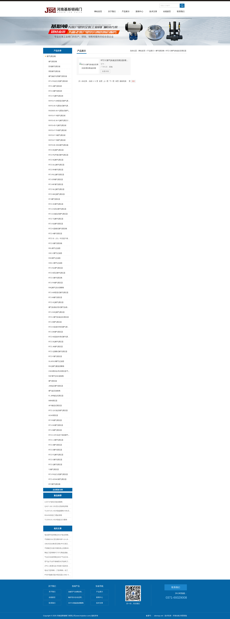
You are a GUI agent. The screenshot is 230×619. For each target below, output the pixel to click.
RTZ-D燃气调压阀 (55, 243)
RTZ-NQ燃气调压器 (56, 160)
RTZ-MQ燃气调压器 (56, 150)
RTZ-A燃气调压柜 (55, 86)
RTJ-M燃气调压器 (55, 297)
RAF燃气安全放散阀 (56, 376)
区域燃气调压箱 (54, 66)
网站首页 (98, 11)
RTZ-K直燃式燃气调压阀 (58, 229)
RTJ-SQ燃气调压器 (56, 224)
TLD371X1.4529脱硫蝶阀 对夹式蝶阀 (58, 511)
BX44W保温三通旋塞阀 (53, 515)
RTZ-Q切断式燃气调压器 (58, 351)
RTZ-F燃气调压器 (55, 356)
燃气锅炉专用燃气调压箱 (58, 76)
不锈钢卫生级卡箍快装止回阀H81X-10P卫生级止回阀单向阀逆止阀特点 (58, 548)
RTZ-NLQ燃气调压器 (56, 189)
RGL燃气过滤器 (54, 248)
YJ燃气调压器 (54, 469)
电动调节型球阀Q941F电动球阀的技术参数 (58, 535)
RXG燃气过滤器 (54, 258)
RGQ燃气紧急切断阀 (56, 366)
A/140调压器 (53, 415)
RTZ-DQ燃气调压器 (56, 342)
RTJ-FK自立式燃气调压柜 (58, 81)
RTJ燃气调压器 (54, 199)
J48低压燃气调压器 (56, 386)
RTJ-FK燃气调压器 (56, 283)
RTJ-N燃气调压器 (55, 430)
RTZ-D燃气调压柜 (55, 91)
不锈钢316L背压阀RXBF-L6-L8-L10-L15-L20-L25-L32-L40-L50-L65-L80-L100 (58, 539)
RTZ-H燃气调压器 (55, 233)
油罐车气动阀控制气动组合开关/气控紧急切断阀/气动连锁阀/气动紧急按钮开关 (76, 592)
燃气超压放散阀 (54, 391)
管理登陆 (183, 616)
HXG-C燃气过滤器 (55, 263)
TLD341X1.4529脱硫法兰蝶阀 (56, 520)
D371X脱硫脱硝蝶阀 (75, 603)
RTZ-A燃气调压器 (55, 445)
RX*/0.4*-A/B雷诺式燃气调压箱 (60, 101)
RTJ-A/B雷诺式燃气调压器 (58, 292)
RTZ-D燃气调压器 (55, 450)
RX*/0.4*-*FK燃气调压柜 (58, 130)
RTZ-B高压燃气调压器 (57, 273)
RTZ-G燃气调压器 (55, 460)
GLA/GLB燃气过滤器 (56, 361)
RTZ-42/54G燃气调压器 (57, 479)
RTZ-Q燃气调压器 (55, 464)
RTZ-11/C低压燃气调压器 (58, 410)
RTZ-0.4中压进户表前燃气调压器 (60, 435)
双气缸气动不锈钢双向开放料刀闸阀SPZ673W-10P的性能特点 (58, 561)
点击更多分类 (58, 490)
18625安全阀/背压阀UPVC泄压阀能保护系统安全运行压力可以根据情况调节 (58, 544)
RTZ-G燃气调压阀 (55, 278)
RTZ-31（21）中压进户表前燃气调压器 (60, 238)
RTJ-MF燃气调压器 (56, 184)
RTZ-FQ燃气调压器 (56, 455)
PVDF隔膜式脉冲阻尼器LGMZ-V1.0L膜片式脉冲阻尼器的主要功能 (58, 575)
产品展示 (125, 11)
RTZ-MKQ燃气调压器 (57, 194)
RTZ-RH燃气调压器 (56, 170)
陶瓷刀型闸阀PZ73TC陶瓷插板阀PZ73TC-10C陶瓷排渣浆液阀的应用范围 (58, 553)
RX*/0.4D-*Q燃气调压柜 (57, 125)
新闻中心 (139, 11)
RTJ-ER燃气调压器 (56, 179)
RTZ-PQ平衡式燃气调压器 (58, 155)
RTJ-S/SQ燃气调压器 (57, 312)
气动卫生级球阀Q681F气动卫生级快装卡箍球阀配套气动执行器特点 (58, 557)
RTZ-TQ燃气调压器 (56, 219)
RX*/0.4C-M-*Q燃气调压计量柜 (60, 120)
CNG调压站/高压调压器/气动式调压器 (60, 371)
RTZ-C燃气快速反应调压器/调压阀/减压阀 (115, 60)
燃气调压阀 (51, 56)
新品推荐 (58, 495)
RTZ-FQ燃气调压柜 (56, 96)
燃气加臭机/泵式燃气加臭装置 (60, 307)
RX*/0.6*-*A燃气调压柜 (57, 135)
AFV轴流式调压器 (55, 405)
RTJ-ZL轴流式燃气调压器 (58, 214)
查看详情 (105, 71)
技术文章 (153, 11)
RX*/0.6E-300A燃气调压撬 (58, 145)
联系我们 (181, 11)
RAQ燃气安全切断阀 (56, 288)
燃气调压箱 (53, 381)
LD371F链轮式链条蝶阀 (53, 502)
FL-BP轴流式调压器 (56, 396)
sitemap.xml (158, 616)
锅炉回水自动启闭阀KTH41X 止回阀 (76, 597)
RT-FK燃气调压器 (55, 420)
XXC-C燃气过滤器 (55, 253)
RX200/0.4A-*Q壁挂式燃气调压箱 (60, 111)
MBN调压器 (53, 401)
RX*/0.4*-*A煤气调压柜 (57, 116)
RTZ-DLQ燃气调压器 (56, 165)
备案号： (149, 616)
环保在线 (176, 616)
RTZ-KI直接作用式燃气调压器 (60, 327)
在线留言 (167, 11)
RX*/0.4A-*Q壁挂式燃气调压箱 (60, 106)
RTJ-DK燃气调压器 (56, 332)
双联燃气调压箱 (54, 71)
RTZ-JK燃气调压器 (56, 346)
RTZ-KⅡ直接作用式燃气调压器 (60, 337)
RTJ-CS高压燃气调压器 (57, 209)
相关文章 (58, 528)
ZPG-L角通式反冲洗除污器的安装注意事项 (58, 566)
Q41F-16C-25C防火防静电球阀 (56, 506)
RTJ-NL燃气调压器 (56, 268)
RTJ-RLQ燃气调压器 (56, 174)
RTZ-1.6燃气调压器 (56, 440)
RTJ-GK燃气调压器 (56, 425)
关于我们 (112, 11)
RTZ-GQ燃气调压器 (56, 302)
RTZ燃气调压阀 (54, 484)
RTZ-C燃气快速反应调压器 (59, 317)
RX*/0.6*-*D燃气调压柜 (57, 140)
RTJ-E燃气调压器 (55, 322)
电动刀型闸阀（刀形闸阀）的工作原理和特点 (58, 570)
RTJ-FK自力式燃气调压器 (58, 474)
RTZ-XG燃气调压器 (56, 204)
